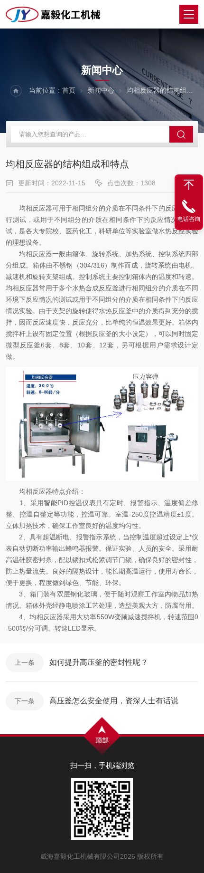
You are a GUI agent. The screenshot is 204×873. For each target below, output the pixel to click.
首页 (68, 90)
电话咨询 (188, 219)
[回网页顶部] (189, 184)
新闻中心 (101, 90)
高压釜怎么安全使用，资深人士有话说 (113, 701)
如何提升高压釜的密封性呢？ (98, 662)
